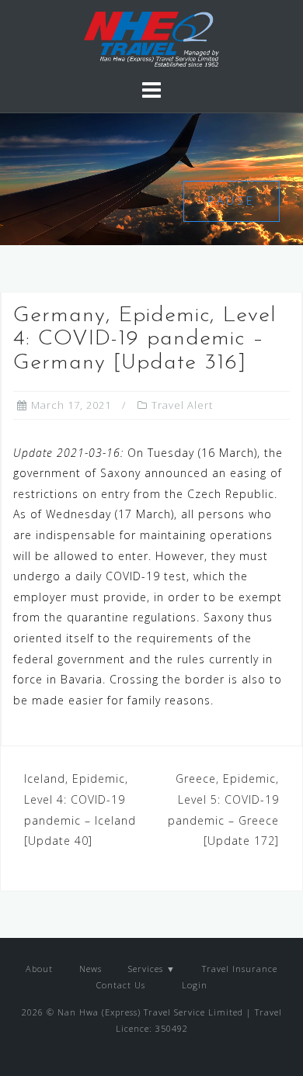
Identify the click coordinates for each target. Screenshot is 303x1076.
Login (193, 985)
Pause (231, 200)
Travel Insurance (239, 968)
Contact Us (120, 985)
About (39, 968)
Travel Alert (182, 405)
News (90, 968)
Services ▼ (152, 968)
